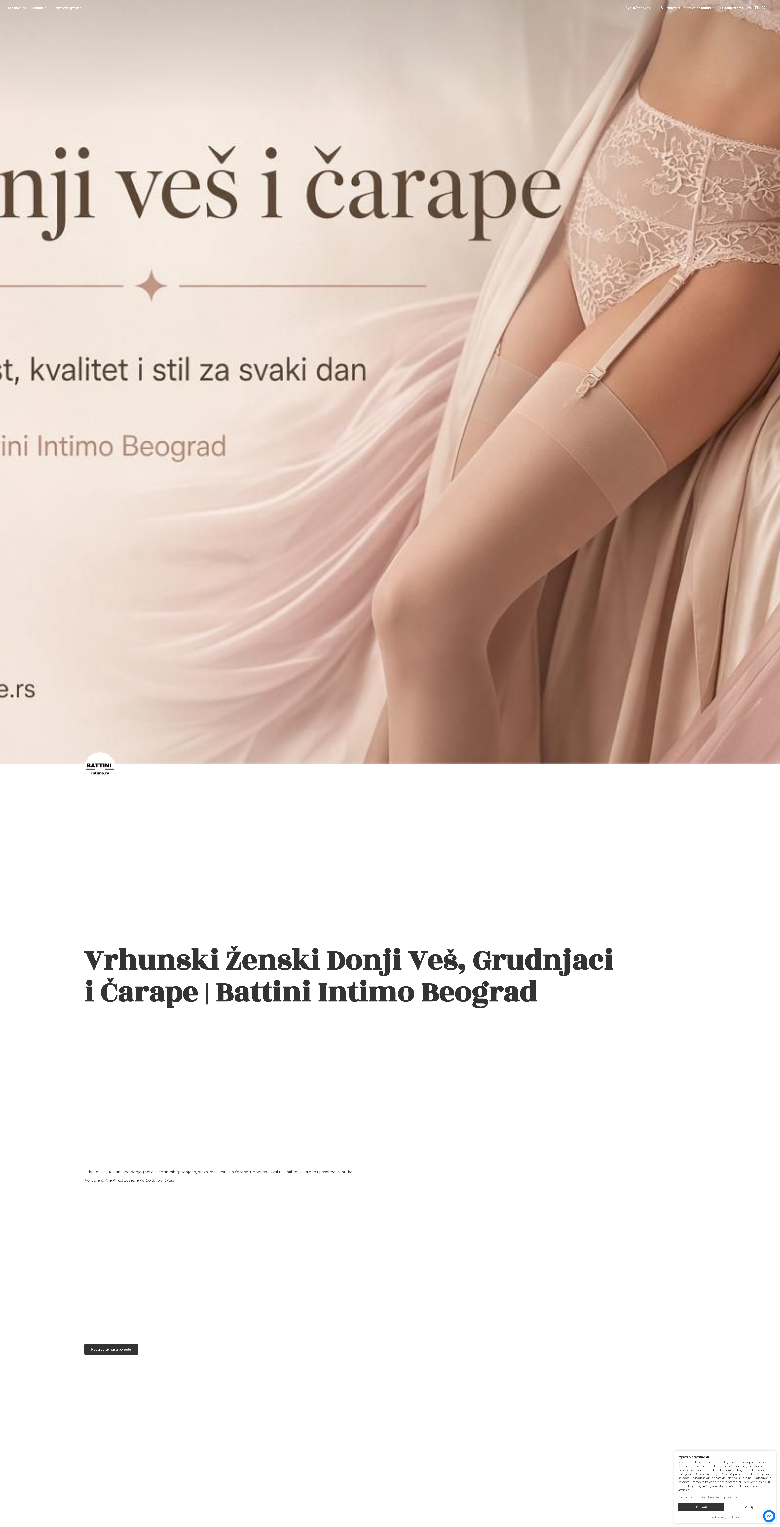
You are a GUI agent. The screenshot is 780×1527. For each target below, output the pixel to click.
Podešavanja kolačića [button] (725, 1517)
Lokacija (40, 8)
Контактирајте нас (67, 8)
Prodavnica (17, 8)
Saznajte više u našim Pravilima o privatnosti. (708, 1497)
